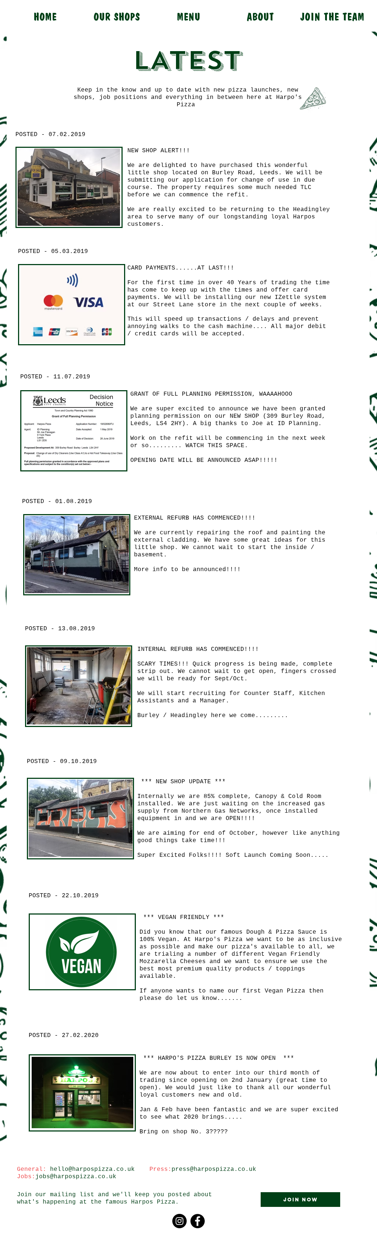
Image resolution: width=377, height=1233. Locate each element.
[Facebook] (197, 1221)
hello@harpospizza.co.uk (92, 1169)
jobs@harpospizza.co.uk (75, 1176)
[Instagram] (179, 1221)
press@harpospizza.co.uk (214, 1169)
